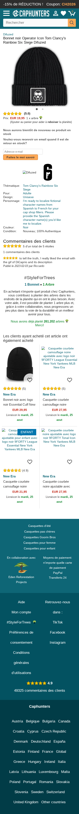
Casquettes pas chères (39, 531)
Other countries (53, 802)
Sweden (37, 792)
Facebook (57, 632)
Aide (21, 602)
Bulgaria (48, 721)
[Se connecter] (56, 13)
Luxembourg (48, 772)
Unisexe (28, 197)
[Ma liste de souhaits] (63, 13)
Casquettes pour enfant (39, 548)
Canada (64, 721)
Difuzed (8, 34)
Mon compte (21, 612)
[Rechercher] (72, 23)
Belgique (32, 721)
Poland (14, 782)
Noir (25, 227)
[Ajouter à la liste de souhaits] (30, 379)
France (47, 752)
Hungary (34, 762)
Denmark (21, 741)
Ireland (49, 762)
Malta (65, 772)
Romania (46, 782)
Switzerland (55, 792)
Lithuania (29, 772)
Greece (19, 762)
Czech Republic (54, 731)
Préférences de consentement (21, 637)
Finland (33, 752)
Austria (17, 721)
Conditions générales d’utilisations (21, 663)
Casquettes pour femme (39, 542)
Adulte (27, 193)
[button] (37, 109)
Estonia (19, 752)
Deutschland (41, 741)
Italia (62, 762)
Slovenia (21, 792)
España (59, 741)
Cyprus (33, 731)
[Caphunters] (23, 13)
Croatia (18, 731)
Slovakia (63, 782)
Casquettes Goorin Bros (40, 537)
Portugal (29, 782)
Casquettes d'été (39, 526)
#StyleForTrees (20, 622)
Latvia (14, 772)
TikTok (58, 622)
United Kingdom (25, 802)
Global (61, 752)
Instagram (58, 643)
